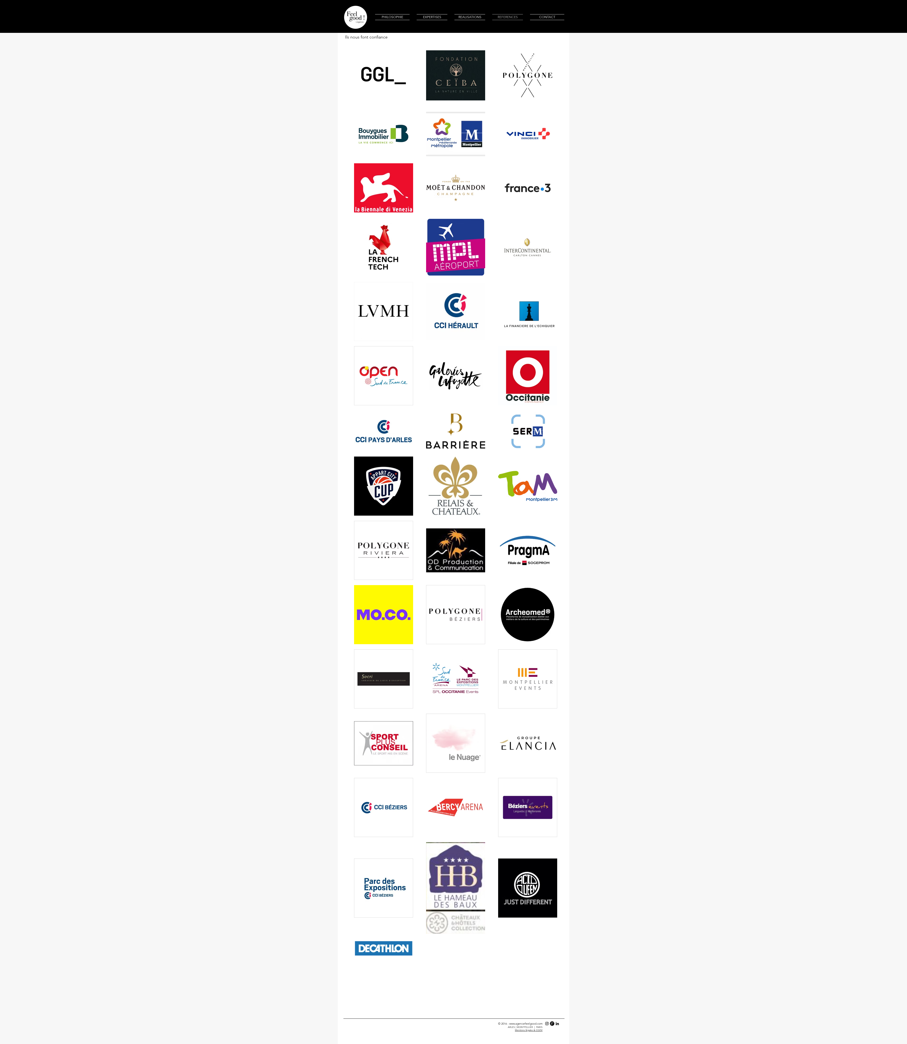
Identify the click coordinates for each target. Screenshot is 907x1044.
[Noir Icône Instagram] (547, 1023)
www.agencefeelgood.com (526, 1023)
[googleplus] (552, 1023)
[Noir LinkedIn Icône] (557, 1023)
